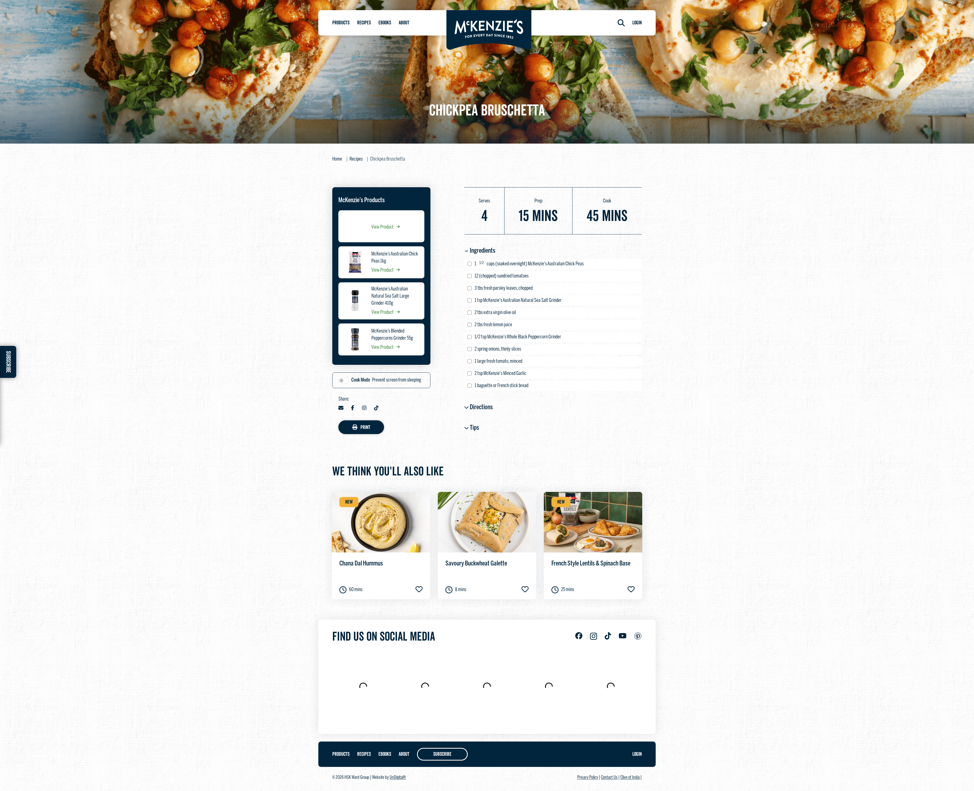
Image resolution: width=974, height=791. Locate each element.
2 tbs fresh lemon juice (493, 324)
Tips (474, 428)
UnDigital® (398, 778)
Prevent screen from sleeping (386, 380)
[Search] (621, 22)
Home (337, 159)
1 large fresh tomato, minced (498, 361)
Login (637, 22)
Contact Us (609, 778)
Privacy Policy (587, 778)
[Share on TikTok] (376, 408)
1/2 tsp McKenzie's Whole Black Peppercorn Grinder (518, 337)
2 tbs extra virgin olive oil (495, 312)
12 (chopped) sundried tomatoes (502, 276)
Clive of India (630, 778)
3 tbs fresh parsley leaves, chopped (504, 288)
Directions (481, 407)
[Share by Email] (340, 408)
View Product (382, 227)
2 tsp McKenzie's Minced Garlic (500, 373)
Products (341, 22)
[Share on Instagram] (364, 408)
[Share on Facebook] (352, 408)
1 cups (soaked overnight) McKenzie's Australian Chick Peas (529, 263)
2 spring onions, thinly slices (498, 349)
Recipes (364, 22)
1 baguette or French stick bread (501, 385)
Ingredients (482, 251)
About (404, 22)
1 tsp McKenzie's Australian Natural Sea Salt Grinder (518, 300)
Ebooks (384, 22)
